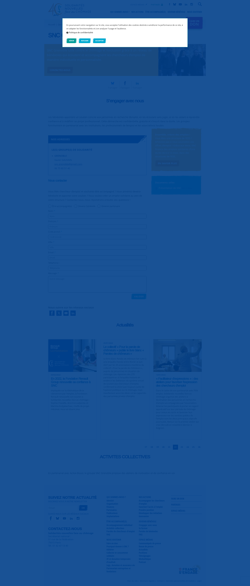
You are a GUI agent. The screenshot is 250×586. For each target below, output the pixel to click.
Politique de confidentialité (81, 32)
